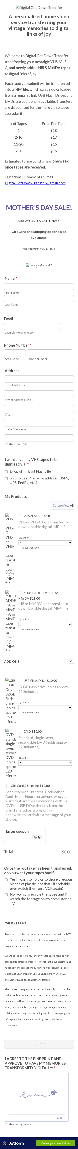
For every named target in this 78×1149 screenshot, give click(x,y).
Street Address (15, 385)
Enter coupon (17, 831)
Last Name (12, 304)
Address (12, 370)
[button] (62, 505)
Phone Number (17, 345)
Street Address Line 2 (19, 399)
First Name (12, 292)
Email (10, 319)
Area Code (12, 359)
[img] (36, 1093)
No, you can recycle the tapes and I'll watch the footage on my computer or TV (40, 899)
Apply (36, 837)
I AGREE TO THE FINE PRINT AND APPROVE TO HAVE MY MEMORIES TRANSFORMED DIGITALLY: (35, 1063)
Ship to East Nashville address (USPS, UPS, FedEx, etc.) (39, 480)
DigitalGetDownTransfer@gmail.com (35, 183)
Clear (60, 1117)
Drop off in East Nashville (30, 471)
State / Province (15, 429)
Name (11, 278)
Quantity (24, 537)
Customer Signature (18, 1124)
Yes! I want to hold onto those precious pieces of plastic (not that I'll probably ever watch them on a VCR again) (41, 884)
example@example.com (20, 332)
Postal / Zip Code (16, 444)
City (7, 414)
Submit (39, 1044)
